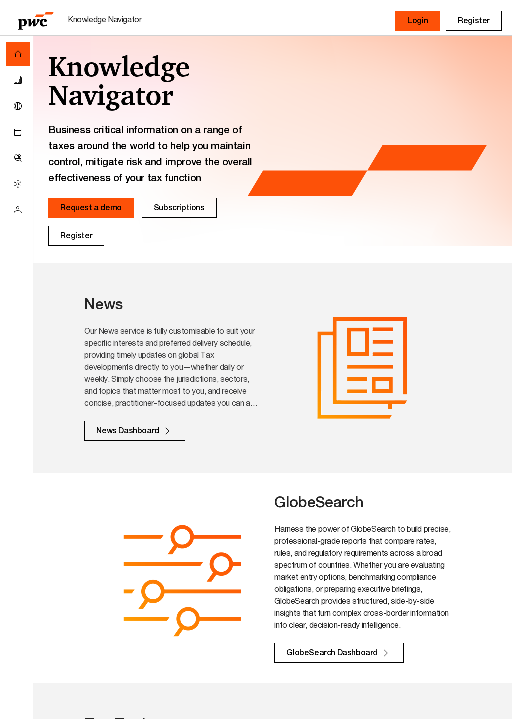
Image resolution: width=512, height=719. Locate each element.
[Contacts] (18, 210)
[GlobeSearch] (18, 106)
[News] (18, 80)
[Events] (18, 132)
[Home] (18, 54)
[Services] (18, 184)
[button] (418, 21)
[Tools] (18, 158)
